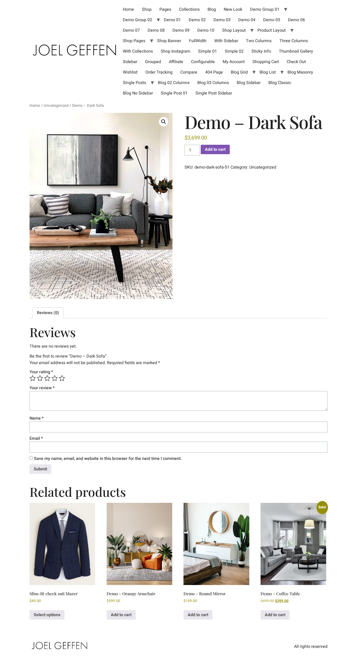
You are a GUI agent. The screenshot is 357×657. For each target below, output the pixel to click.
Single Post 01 (174, 93)
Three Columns (293, 41)
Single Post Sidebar (213, 93)
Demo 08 (156, 30)
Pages (165, 9)
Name (37, 418)
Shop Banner (169, 41)
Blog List (268, 72)
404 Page (214, 72)
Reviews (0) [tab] (48, 313)
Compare (188, 72)
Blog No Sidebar (138, 93)
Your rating (41, 372)
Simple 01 (207, 51)
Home (128, 9)
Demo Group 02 (137, 20)
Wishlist (130, 72)
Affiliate (176, 62)
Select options (47, 615)
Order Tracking (158, 72)
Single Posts (134, 83)
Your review (42, 388)
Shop (147, 9)
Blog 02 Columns (173, 83)
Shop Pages (134, 41)
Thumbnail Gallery (296, 51)
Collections (189, 9)
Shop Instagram (175, 51)
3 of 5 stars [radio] (47, 378)
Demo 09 (180, 30)
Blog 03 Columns (213, 83)
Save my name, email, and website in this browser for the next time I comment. (108, 458)
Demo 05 (271, 20)
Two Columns (259, 41)
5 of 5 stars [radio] (62, 378)
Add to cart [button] (121, 615)
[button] (163, 121)
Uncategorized (56, 105)
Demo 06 (296, 20)
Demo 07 (131, 30)
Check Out (296, 62)
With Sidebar (226, 41)
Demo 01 (172, 20)
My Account (234, 62)
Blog (212, 9)
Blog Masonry (300, 72)
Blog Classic (279, 83)
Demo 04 (246, 20)
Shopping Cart (265, 62)
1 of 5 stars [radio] (33, 378)
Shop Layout (234, 30)
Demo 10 (205, 30)
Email (36, 438)
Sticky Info (261, 51)
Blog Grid (239, 72)
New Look (233, 9)
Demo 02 (197, 20)
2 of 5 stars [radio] (40, 378)
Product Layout (271, 30)
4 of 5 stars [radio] (54, 378)
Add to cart (215, 149)
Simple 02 (234, 51)
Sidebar (130, 62)
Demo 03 (222, 20)
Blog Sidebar (249, 83)
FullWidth (197, 41)
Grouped (153, 62)
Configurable (203, 62)
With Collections (138, 51)
